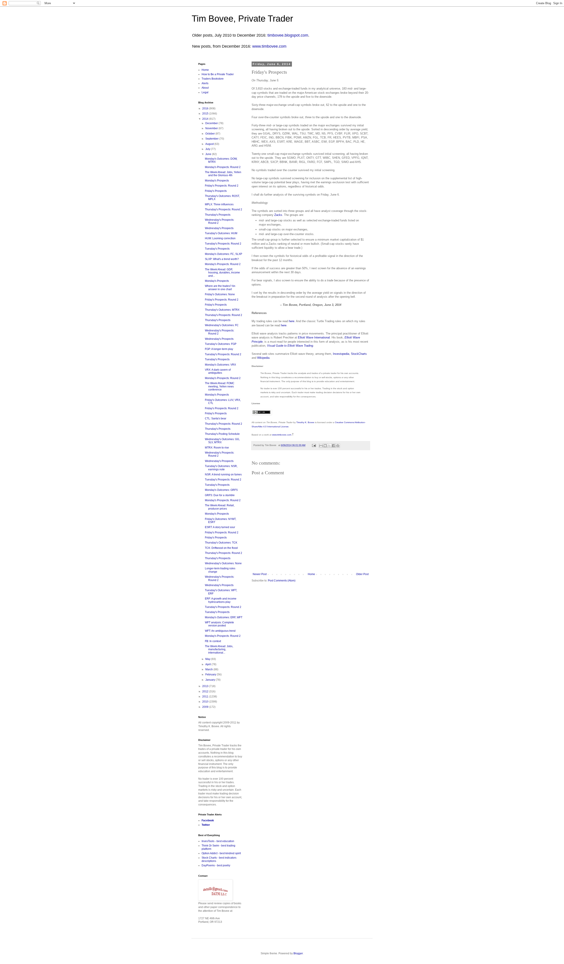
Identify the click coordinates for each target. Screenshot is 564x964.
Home (311, 574)
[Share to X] (329, 445)
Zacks (278, 215)
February (211, 674)
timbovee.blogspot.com (287, 35)
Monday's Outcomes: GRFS (221, 489)
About (205, 87)
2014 (205, 118)
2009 (205, 706)
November (212, 128)
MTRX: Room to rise (217, 447)
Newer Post (260, 574)
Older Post (362, 574)
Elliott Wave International (314, 337)
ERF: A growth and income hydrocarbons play (220, 600)
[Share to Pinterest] (338, 445)
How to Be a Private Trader (218, 74)
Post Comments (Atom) (281, 580)
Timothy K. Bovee (305, 422)
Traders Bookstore (213, 78)
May (208, 659)
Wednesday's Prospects (219, 228)
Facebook (208, 820)
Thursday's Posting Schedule (222, 433)
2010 (205, 701)
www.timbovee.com (269, 46)
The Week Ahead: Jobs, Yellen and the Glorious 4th (223, 174)
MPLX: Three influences (219, 204)
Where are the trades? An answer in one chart (220, 287)
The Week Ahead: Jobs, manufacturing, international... (219, 649)
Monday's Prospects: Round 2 (223, 167)
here (291, 321)
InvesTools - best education (218, 841)
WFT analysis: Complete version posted (219, 624)
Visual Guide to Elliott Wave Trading (290, 345)
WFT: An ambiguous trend (220, 630)
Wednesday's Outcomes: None (223, 563)
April (208, 664)
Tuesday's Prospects (217, 248)
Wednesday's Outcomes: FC (222, 325)
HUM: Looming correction (220, 238)
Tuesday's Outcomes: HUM (221, 233)
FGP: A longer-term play (219, 349)
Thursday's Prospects (217, 214)
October (210, 133)
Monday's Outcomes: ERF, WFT (223, 617)
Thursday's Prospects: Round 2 (223, 209)
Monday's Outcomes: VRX (220, 364)
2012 (205, 691)
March (209, 669)
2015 (205, 113)
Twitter (206, 824)
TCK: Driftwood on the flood (221, 547)
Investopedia (341, 353)
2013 (205, 686)
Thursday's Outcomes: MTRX (222, 309)
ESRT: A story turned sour (220, 527)
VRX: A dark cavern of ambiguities (218, 371)
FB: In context (213, 641)
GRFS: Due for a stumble (220, 495)
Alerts (205, 83)
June (208, 154)
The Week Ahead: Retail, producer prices (219, 507)
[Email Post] (314, 445)
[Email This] (321, 445)
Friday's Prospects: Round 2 (221, 185)
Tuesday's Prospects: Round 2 (223, 243)
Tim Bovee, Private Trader (242, 18)
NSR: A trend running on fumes (223, 474)
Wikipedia (263, 357)
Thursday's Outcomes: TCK (221, 542)
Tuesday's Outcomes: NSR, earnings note (221, 468)
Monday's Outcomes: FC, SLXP (223, 254)
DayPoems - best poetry (216, 865)
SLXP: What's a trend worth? (222, 259)
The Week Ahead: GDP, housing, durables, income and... (222, 272)
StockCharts (359, 353)
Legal (205, 92)
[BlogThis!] (325, 445)
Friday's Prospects (216, 190)
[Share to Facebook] (333, 445)
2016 (205, 108)
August (209, 144)
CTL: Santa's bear (215, 418)
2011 (205, 696)
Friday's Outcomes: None (220, 294)
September (212, 138)
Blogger (298, 953)
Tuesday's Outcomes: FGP (220, 344)
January (210, 679)
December (212, 123)
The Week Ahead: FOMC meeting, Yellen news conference (219, 386)
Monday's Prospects (217, 180)
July (208, 149)
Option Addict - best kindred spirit (221, 853)
